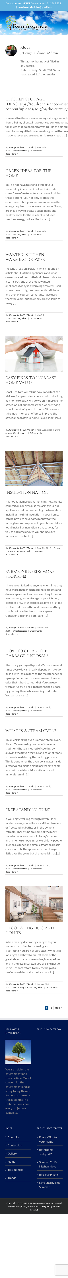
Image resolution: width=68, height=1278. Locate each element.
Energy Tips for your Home (48, 1139)
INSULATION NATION (26, 492)
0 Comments (36, 150)
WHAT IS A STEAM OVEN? (30, 730)
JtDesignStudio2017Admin (21, 147)
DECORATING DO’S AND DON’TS (29, 930)
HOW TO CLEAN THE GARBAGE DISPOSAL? (26, 653)
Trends (12, 1177)
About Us (14, 1137)
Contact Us (15, 1145)
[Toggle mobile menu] (61, 16)
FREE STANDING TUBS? (28, 809)
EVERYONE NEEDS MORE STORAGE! (29, 574)
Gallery (12, 1153)
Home (11, 1161)
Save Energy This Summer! (49, 1185)
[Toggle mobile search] (53, 16)
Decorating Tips (20, 987)
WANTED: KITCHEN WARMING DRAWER (25, 257)
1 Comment (37, 551)
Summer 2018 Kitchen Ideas (48, 1164)
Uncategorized (20, 150)
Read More (10, 153)
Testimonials (15, 1169)
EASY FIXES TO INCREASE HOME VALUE (30, 380)
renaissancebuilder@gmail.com (35, 7)
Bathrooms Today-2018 (46, 1152)
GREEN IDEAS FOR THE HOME (28, 173)
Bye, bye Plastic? (49, 1174)
